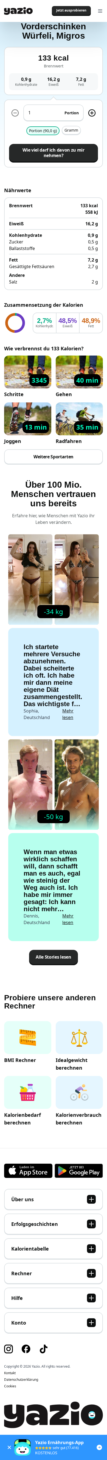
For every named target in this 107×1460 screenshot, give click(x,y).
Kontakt (10, 1373)
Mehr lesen (68, 714)
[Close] (9, 1447)
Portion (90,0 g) (43, 130)
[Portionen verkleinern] (15, 113)
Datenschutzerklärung (21, 1379)
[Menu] (100, 10)
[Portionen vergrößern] (92, 113)
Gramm (71, 130)
